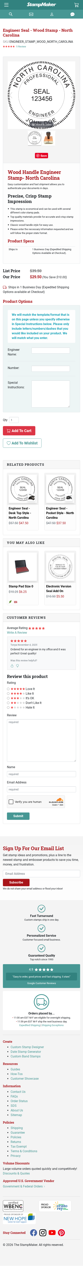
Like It (29, 693)
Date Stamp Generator (26, 1052)
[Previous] (11, 95)
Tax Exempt (19, 1146)
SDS (14, 1106)
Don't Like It (33, 703)
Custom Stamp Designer (27, 1047)
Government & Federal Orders (23, 1186)
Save (44, 156)
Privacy (16, 1156)
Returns (16, 1142)
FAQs (14, 1096)
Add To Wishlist (24, 443)
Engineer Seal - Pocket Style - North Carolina (60, 513)
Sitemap (16, 1115)
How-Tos (17, 1074)
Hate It (30, 707)
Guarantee (18, 1132)
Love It (30, 689)
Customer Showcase (25, 1079)
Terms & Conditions (24, 1151)
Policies (16, 1137)
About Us (17, 1110)
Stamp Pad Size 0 (21, 586)
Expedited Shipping (29, 1025)
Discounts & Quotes (16, 1173)
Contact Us (18, 1092)
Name (11, 767)
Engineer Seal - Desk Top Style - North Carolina (20, 513)
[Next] (72, 95)
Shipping (17, 1128)
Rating (11, 683)
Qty (5, 420)
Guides (15, 1069)
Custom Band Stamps (26, 1056)
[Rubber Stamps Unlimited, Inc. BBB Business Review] (31, 1206)
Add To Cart (21, 430)
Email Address (16, 782)
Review (12, 715)
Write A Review (17, 632)
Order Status (19, 1101)
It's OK (29, 698)
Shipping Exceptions (53, 1025)
